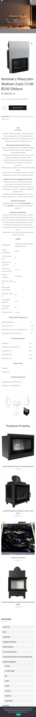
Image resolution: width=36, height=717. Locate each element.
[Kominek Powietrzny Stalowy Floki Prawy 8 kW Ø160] (18, 582)
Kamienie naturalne (9, 642)
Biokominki (6, 637)
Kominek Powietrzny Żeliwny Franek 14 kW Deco (18, 512)
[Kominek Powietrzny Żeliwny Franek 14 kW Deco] (18, 491)
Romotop (8, 696)
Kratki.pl (27, 20)
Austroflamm (9, 671)
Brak (11, 116)
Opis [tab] (18, 128)
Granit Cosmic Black (18, 557)
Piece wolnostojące (10, 652)
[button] (31, 43)
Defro (7, 681)
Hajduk (7, 686)
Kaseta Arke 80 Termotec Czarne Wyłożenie (18, 466)
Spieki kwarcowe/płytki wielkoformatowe (17, 657)
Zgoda (18, 714)
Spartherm (8, 701)
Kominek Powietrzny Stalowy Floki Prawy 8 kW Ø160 (18, 603)
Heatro (7, 666)
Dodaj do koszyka (18, 108)
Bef (6, 676)
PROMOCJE (6, 706)
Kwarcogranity (8, 647)
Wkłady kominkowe (17, 20)
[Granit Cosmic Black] (18, 538)
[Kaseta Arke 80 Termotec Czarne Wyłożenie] (18, 447)
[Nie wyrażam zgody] (34, 712)
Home (7, 20)
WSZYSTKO (5, 119)
